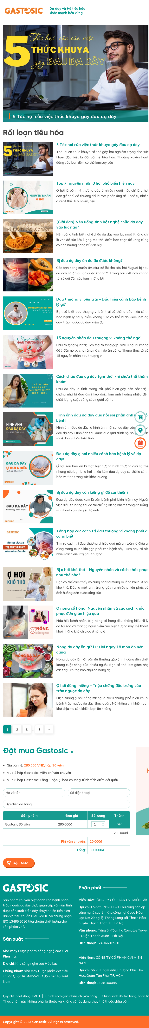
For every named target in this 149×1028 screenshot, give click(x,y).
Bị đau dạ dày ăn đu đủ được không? (89, 260)
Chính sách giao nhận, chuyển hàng (71, 996)
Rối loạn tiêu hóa (33, 133)
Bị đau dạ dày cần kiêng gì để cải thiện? (92, 492)
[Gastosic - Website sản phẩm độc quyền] (24, 10)
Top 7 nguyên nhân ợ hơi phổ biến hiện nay (95, 183)
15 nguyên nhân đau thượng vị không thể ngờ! (98, 337)
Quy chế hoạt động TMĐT (22, 996)
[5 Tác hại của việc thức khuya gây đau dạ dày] (75, 73)
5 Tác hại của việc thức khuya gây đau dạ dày (64, 116)
